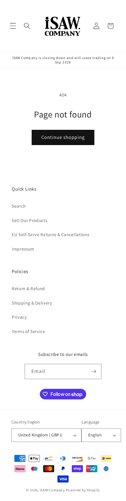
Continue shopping (63, 137)
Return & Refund (28, 288)
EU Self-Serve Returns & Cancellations (50, 234)
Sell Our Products (29, 220)
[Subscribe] (94, 371)
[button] (13, 26)
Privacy (19, 317)
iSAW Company (52, 490)
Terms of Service (28, 331)
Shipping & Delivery (32, 303)
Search (19, 206)
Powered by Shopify (83, 490)
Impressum (23, 249)
